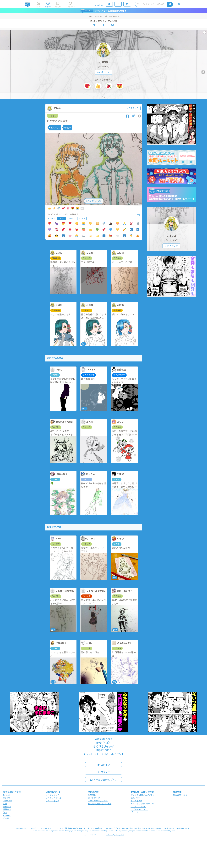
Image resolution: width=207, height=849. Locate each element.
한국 (5, 803)
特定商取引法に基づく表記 (99, 803)
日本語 (6, 818)
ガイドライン (94, 797)
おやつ (71, 218)
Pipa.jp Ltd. (119, 835)
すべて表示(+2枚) (93, 200)
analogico (109, 835)
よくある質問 (136, 800)
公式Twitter (136, 797)
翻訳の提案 (15, 791)
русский (7, 815)
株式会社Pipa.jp (180, 794)
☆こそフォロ (103, 72)
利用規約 (92, 794)
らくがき (52, 115)
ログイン (105, 764)
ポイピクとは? (52, 794)
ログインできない (138, 806)
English (6, 794)
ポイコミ (134, 812)
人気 (61, 218)
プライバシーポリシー (98, 800)
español (6, 797)
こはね (103, 62)
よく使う (51, 218)
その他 (82, 218)
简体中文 (7, 806)
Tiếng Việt (7, 800)
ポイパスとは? (52, 800)
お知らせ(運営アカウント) (142, 794)
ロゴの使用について (139, 809)
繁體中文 (7, 809)
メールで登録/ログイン (105, 779)
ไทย (5, 812)
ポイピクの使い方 (53, 797)
